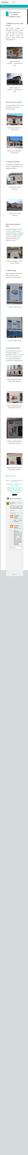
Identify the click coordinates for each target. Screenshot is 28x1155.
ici (14, 39)
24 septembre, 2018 (17, 527)
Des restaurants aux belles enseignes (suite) (14, 14)
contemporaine (18, 487)
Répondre (12, 510)
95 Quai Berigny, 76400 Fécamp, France (17, 484)
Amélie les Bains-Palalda (14, 230)
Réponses (14, 513)
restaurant (17, 492)
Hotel (13, 489)
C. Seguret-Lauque (17, 481)
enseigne (9, 489)
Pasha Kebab (13, 490)
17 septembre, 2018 (17, 517)
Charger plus (14, 574)
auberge (13, 487)
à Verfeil (18, 105)
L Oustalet (17, 489)
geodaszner (12, 502)
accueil (13, 476)
